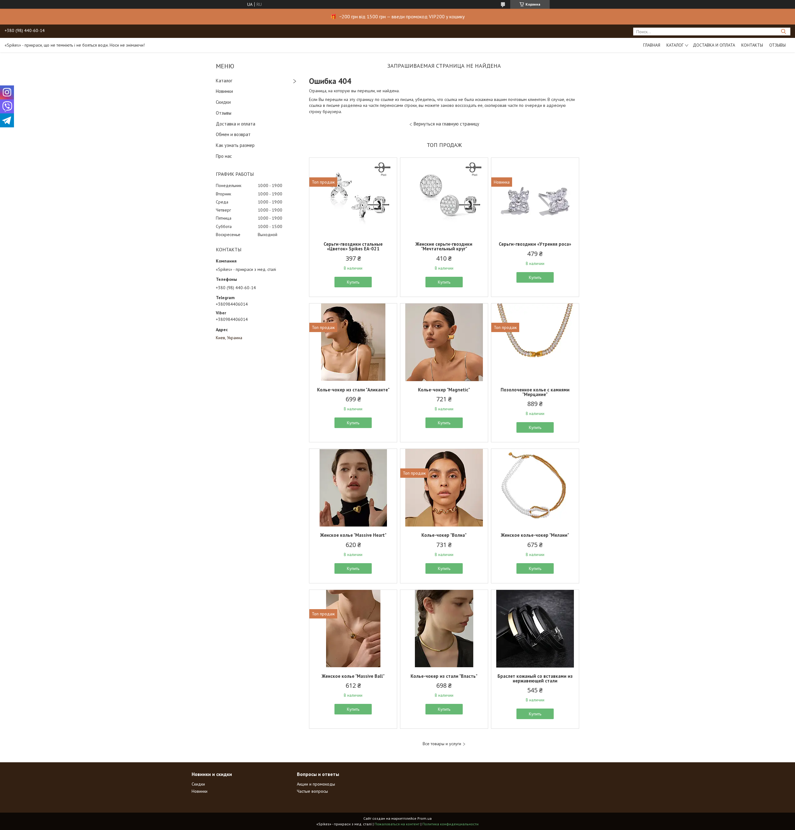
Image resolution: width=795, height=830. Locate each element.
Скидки (223, 102)
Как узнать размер (235, 145)
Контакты (752, 45)
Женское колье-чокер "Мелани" (535, 535)
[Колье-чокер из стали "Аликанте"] (353, 342)
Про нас (224, 156)
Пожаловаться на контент (397, 824)
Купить (353, 282)
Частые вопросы (312, 791)
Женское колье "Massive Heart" (353, 535)
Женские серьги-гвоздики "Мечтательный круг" (444, 246)
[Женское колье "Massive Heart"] (353, 488)
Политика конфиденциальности (450, 824)
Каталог (675, 45)
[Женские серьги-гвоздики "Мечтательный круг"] (444, 196)
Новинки (224, 91)
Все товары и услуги (442, 743)
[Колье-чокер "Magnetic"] (444, 342)
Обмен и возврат (233, 134)
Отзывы (777, 45)
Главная (651, 45)
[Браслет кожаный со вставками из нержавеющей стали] (535, 629)
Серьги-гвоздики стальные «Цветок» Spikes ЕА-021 (353, 246)
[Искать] (783, 31)
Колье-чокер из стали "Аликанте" (353, 389)
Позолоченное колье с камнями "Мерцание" (535, 392)
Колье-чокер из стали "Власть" (444, 676)
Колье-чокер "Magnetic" (444, 389)
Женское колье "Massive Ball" (353, 676)
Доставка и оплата (714, 45)
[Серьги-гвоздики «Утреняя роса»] (535, 196)
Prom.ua (424, 818)
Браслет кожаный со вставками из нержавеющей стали (535, 678)
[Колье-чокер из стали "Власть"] (444, 629)
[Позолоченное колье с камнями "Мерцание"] (535, 342)
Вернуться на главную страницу (446, 124)
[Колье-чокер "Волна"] (444, 488)
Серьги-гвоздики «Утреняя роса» (535, 244)
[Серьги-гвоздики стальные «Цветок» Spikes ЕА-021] (353, 196)
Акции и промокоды (316, 784)
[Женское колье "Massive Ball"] (353, 629)
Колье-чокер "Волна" (443, 535)
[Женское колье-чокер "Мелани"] (535, 488)
